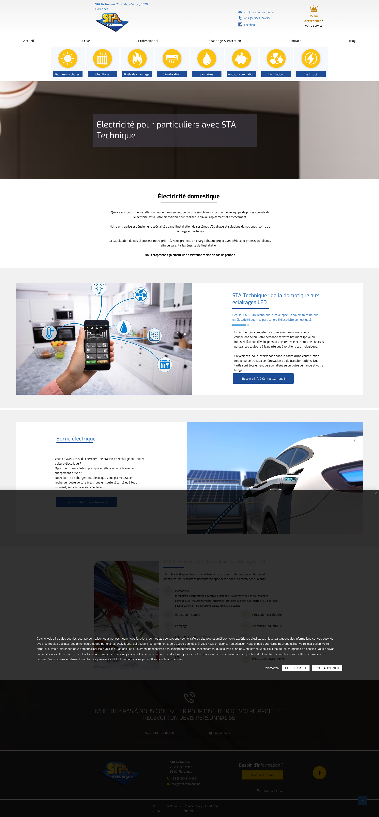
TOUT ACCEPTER (327, 668)
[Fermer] (375, 493)
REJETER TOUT (295, 668)
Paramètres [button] (271, 668)
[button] (86, 40)
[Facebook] (240, 24)
